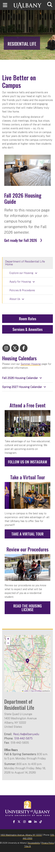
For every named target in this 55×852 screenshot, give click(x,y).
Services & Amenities (28, 329)
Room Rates (27, 318)
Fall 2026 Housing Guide (22, 198)
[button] (27, 661)
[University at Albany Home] (27, 3)
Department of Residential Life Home (25, 263)
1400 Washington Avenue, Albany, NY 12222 (21, 835)
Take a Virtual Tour (27, 534)
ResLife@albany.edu (26, 734)
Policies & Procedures (22, 290)
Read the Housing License (27, 607)
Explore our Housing (21, 272)
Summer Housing (31, 363)
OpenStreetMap (36, 691)
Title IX (27, 846)
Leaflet (25, 691)
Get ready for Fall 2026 (20, 240)
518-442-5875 (23, 738)
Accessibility (34, 843)
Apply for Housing (20, 281)
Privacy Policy (47, 843)
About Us (14, 298)
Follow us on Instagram (27, 462)
